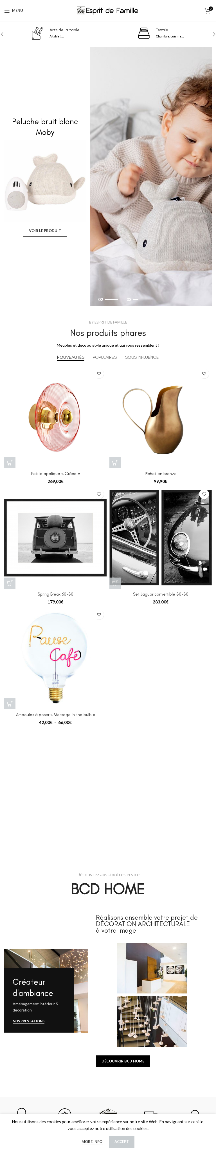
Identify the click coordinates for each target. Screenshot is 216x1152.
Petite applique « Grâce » (55, 473)
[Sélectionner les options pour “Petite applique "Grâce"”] (9, 462)
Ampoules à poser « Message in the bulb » (55, 714)
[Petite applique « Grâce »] (55, 417)
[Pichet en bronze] (160, 417)
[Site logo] (108, 9)
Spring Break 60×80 (55, 594)
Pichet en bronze (161, 473)
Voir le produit (45, 230)
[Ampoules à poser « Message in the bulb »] (55, 658)
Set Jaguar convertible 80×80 (160, 594)
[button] (7, 176)
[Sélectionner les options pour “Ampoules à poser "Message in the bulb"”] (9, 703)
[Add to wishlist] (99, 373)
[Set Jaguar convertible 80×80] (160, 537)
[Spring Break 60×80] (55, 537)
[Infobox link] (55, 33)
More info (92, 1141)
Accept (121, 1141)
